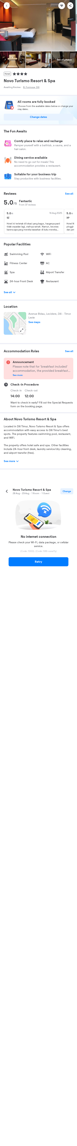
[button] (15, 323)
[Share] (70, 5)
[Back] (7, 5)
